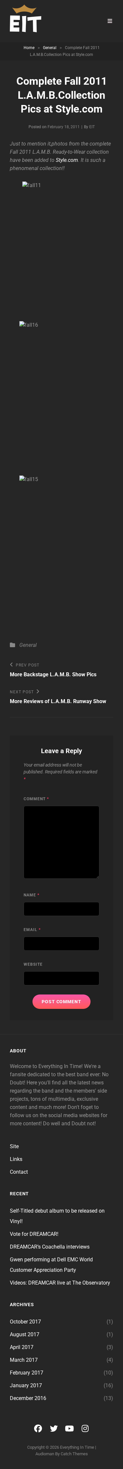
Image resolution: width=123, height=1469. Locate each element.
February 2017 (26, 1373)
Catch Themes (74, 1453)
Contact (19, 1172)
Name (31, 895)
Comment (36, 799)
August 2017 (24, 1334)
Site (14, 1146)
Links (16, 1159)
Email (32, 929)
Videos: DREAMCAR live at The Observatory (60, 1283)
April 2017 (21, 1347)
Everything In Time (77, 1447)
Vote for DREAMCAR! (34, 1234)
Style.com (67, 160)
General (49, 47)
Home (29, 47)
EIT (92, 127)
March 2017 (24, 1360)
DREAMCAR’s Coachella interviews (50, 1247)
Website (33, 964)
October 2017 (25, 1322)
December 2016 (28, 1398)
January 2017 (26, 1385)
